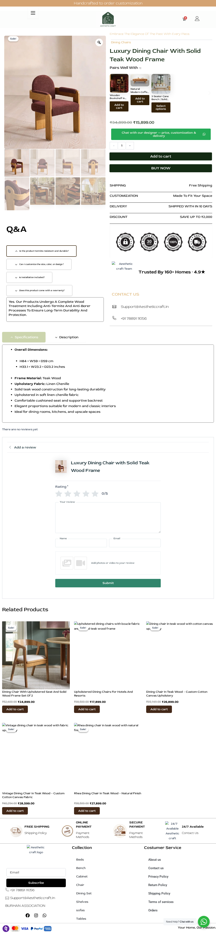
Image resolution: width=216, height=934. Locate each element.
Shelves (82, 902)
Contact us (156, 868)
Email (10, 866)
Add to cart (160, 156)
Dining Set (84, 893)
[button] (112, 93)
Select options (161, 107)
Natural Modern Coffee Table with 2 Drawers (140, 93)
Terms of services (161, 902)
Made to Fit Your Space (192, 196)
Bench (81, 868)
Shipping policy (35, 833)
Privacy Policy (158, 876)
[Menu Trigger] (33, 13)
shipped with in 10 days (190, 206)
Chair (80, 885)
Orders (153, 910)
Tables (81, 919)
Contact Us (190, 833)
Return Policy (157, 885)
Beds (80, 860)
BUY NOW (160, 168)
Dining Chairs (121, 42)
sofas (80, 910)
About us (154, 860)
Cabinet (82, 876)
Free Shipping (200, 185)
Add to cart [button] (119, 106)
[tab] (41, 251)
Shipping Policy (159, 893)
